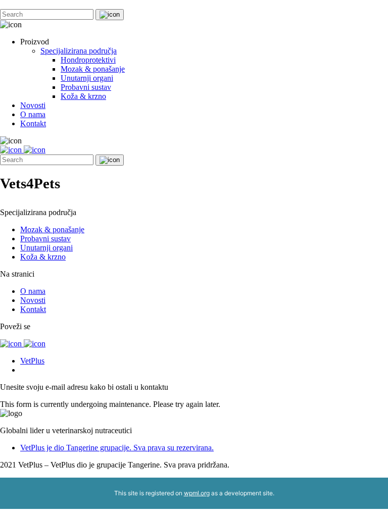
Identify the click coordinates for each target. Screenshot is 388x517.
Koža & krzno (83, 96)
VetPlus (32, 360)
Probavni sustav (86, 87)
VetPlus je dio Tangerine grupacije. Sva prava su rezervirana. (117, 447)
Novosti (32, 105)
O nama (32, 114)
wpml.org (197, 493)
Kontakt (33, 123)
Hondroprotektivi (88, 60)
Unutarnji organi (87, 78)
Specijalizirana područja (78, 50)
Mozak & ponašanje (93, 69)
